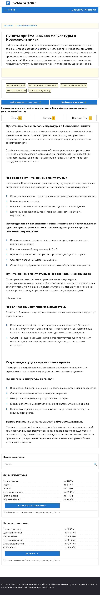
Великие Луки (80, 118)
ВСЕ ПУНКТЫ (32, 554)
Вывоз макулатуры (16, 90)
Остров (47, 118)
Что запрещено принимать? (43, 85)
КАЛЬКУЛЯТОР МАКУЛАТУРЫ (32, 506)
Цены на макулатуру (39, 90)
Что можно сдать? (16, 85)
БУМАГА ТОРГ (24, 3)
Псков (14, 118)
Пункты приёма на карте (73, 85)
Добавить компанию (83, 9)
